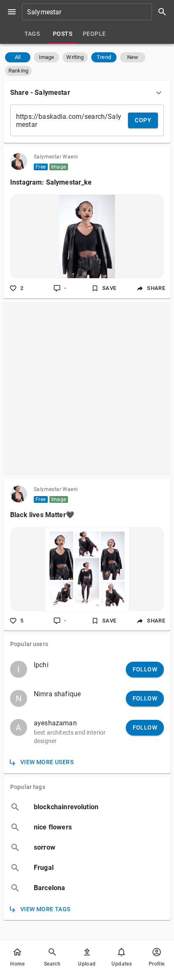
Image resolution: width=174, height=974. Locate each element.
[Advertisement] (87, 388)
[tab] (32, 34)
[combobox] (97, 12)
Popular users (29, 644)
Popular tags (27, 786)
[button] (17, 57)
